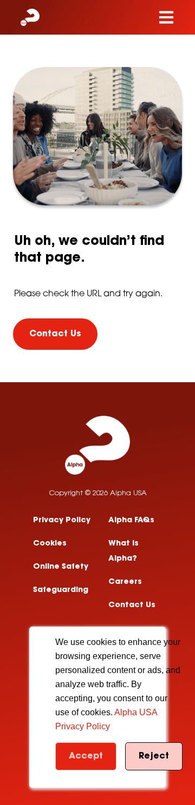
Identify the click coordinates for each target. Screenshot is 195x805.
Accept (86, 756)
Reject (154, 756)
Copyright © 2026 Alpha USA (98, 493)
